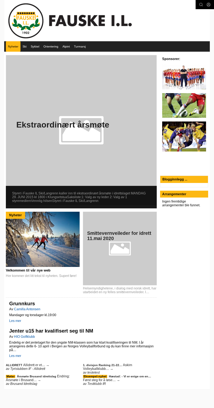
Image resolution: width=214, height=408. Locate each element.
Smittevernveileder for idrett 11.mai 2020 (119, 235)
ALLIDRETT (14, 365)
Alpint (66, 46)
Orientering (50, 46)
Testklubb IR (96, 383)
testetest (93, 372)
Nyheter (13, 46)
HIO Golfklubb (24, 336)
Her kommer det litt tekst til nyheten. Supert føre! (41, 276)
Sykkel (35, 46)
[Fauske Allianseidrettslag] (107, 20)
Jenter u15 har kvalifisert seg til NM (51, 331)
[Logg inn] (208, 4)
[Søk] (201, 4)
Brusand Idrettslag (23, 383)
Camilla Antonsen (27, 309)
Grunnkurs (22, 303)
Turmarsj (80, 46)
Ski (25, 46)
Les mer (15, 321)
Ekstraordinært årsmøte (62, 124)
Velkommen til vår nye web (28, 270)
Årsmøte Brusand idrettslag (37, 376)
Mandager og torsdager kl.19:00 (32, 315)
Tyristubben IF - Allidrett (27, 368)
